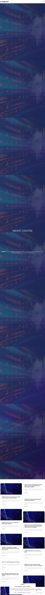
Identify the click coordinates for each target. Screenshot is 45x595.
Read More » (26, 506)
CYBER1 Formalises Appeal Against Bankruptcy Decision (32, 500)
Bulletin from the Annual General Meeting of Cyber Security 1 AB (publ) (33, 565)
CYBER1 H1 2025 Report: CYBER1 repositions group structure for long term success (10, 548)
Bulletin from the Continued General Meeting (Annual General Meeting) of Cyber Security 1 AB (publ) (33, 526)
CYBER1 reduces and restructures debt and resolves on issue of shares (11, 497)
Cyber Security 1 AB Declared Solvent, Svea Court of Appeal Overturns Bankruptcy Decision (33, 485)
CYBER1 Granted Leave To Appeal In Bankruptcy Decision (10, 523)
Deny (15, 592)
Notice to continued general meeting (10, 562)
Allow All (28, 592)
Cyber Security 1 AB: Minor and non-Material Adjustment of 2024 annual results (10, 574)
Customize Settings (21, 592)
